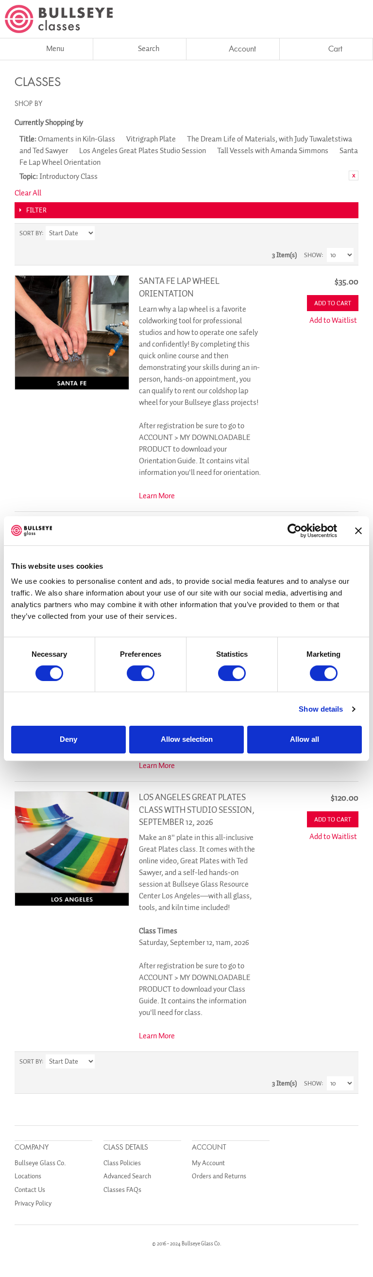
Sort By (30, 233)
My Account (208, 1163)
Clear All (28, 193)
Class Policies (122, 1163)
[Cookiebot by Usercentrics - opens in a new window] (294, 530)
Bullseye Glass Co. (40, 1163)
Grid (329, 233)
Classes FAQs (122, 1190)
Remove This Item (353, 175)
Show (313, 255)
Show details (321, 709)
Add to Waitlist (333, 320)
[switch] (140, 673)
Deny (68, 739)
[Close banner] (358, 530)
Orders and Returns (219, 1176)
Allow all (304, 739)
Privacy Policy (33, 1203)
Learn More (157, 496)
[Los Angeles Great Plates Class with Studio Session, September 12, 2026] (72, 848)
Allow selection (187, 739)
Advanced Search (127, 1176)
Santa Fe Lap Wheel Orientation (179, 287)
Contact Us (30, 1190)
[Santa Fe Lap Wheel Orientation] (72, 332)
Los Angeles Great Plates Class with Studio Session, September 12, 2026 (196, 809)
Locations (28, 1176)
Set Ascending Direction (103, 233)
